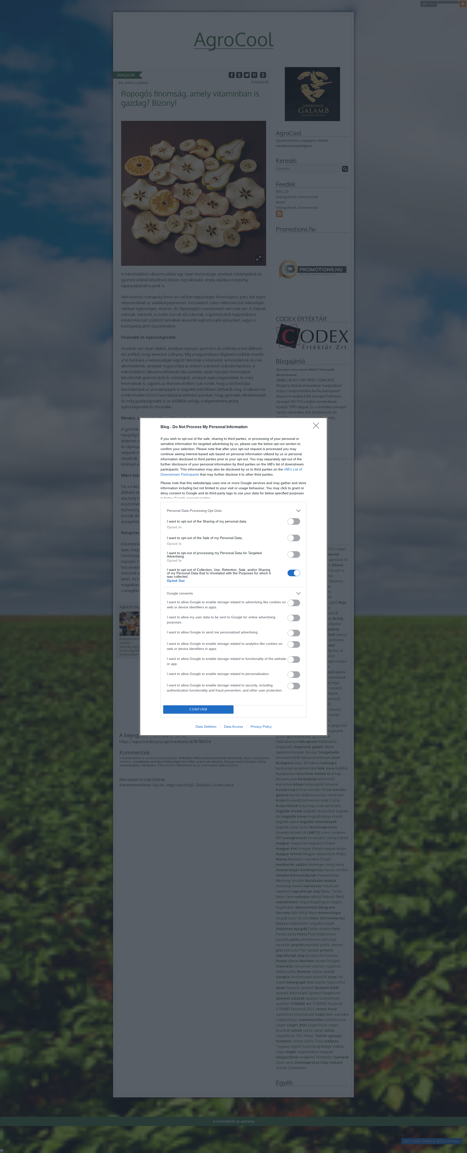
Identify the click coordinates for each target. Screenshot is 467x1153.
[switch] (293, 521)
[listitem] (233, 510)
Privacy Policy (261, 726)
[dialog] (233, 577)
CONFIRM (198, 709)
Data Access (233, 726)
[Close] (317, 427)
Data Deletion (206, 726)
